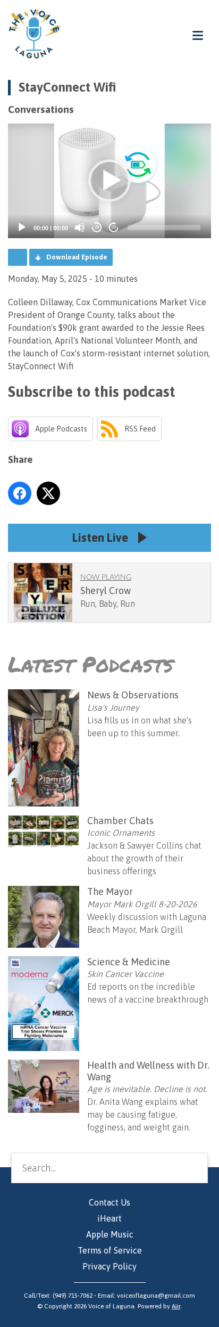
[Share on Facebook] (19, 493)
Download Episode (76, 257)
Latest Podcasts (90, 664)
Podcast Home (17, 257)
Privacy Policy (109, 1266)
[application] (109, 181)
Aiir (176, 1306)
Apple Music (109, 1234)
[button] (109, 180)
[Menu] (197, 35)
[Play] (21, 227)
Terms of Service (110, 1250)
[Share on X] (48, 493)
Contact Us (109, 1202)
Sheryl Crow (105, 590)
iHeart (109, 1218)
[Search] (191, 1168)
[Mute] (79, 227)
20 (97, 227)
